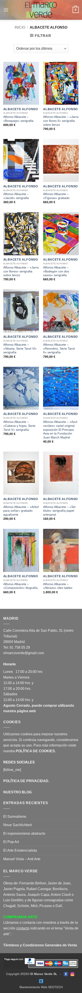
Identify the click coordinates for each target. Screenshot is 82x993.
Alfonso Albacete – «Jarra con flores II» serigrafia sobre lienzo (61, 120)
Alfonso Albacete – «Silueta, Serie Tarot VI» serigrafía (20, 348)
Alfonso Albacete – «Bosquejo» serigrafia (18, 118)
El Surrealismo (14, 816)
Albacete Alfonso (20, 109)
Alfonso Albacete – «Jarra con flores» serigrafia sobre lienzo (21, 271)
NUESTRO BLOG (17, 792)
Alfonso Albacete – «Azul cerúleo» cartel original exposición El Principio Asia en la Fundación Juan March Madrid (60, 429)
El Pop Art (11, 842)
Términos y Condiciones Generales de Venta (40, 945)
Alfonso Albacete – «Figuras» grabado (56, 196)
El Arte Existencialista (20, 850)
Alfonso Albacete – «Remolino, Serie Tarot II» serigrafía (59, 348)
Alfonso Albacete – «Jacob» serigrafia (16, 196)
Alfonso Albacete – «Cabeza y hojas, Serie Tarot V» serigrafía (19, 425)
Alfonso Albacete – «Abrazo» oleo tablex (57, 586)
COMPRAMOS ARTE (20, 917)
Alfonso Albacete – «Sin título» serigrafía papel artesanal (59, 510)
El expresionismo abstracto (24, 833)
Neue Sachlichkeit (17, 825)
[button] (6, 9)
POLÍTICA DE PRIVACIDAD (25, 781)
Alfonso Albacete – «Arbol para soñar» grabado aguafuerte (21, 510)
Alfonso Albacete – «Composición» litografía (20, 586)
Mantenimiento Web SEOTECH (41, 987)
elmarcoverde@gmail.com (23, 653)
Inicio (20, 27)
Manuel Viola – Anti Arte (21, 859)
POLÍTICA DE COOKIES (35, 751)
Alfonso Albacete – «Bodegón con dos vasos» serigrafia (56, 271)
